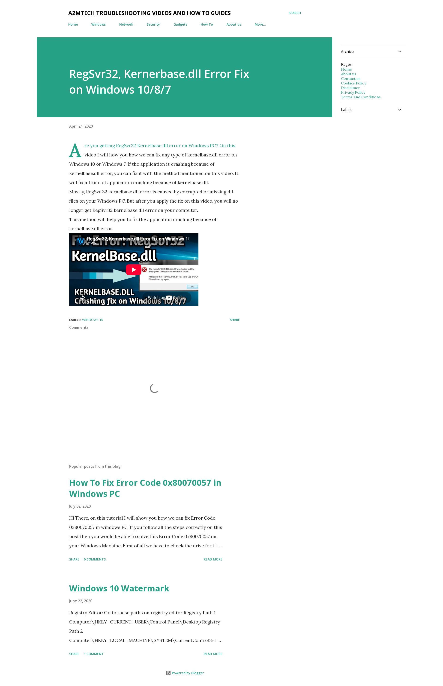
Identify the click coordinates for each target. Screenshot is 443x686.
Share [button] (235, 320)
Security (153, 24)
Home (73, 24)
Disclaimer (350, 87)
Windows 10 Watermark (119, 588)
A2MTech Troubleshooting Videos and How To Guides (149, 13)
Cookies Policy (353, 83)
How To (207, 24)
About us (234, 24)
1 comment (94, 654)
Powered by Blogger (187, 673)
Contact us (350, 78)
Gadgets (180, 24)
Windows (98, 24)
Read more (213, 559)
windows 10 (92, 320)
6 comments (95, 559)
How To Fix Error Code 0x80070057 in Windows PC (145, 488)
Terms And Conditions (361, 97)
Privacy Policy (353, 92)
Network (126, 24)
